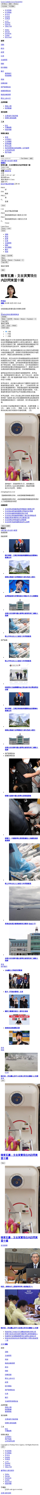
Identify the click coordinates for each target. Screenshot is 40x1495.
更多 (2, 964)
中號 (9, 334)
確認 (3, 270)
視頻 (2, 79)
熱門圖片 (4, 966)
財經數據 (8, 108)
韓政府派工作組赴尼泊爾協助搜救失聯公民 (20, 1332)
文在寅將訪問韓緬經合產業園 (15, 520)
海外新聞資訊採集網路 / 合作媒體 (17, 148)
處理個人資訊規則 (7, 1470)
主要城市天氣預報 (11, 116)
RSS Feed (8, 37)
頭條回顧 (4, 83)
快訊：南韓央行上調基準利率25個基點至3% (17, 1286)
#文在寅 (10, 161)
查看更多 (8, 171)
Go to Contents (6, 2)
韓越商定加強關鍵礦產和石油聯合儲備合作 (20, 1336)
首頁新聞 (4, 1245)
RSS (6, 125)
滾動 (2, 44)
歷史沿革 (8, 146)
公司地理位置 (10, 150)
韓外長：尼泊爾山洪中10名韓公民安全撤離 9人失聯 (19, 1076)
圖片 (2, 71)
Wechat (7, 32)
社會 (2, 56)
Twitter (7, 35)
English (7, 1457)
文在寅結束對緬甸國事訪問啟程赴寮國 (19, 511)
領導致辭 (8, 144)
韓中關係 (4, 67)
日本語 (7, 1459)
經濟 (2, 52)
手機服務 (8, 127)
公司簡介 (8, 139)
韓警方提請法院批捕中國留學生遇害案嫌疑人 (21, 1334)
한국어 (7, 1455)
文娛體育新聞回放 (11, 1401)
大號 (9, 336)
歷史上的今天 (6, 98)
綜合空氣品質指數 (7, 184)
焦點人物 (8, 106)
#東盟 (15, 161)
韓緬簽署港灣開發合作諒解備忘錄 (17, 517)
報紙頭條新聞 (6, 94)
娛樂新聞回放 (6, 91)
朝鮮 (2, 63)
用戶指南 (8, 152)
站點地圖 (8, 129)
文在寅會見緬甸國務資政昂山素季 (17, 522)
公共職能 (8, 141)
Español (7, 1463)
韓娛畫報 (8, 75)
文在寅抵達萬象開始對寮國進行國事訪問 (19, 509)
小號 (9, 332)
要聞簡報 (8, 1411)
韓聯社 (3, 163)
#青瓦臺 (4, 161)
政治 (2, 48)
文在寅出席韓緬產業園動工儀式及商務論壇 (20, 515)
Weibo (7, 30)
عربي (7, 1461)
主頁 (2, 1344)
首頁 (6, 137)
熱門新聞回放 (6, 87)
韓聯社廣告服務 (10, 118)
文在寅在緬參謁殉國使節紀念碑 (16, 513)
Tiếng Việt (8, 1467)
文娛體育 (4, 60)
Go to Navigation (16, 2)
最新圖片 (8, 73)
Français (7, 1465)
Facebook (8, 33)
